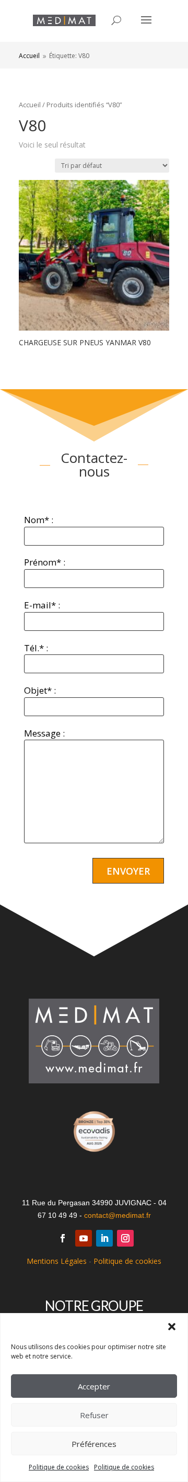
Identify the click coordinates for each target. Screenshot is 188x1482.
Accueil (30, 104)
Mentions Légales (57, 1261)
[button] (172, 1326)
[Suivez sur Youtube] (83, 1238)
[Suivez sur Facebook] (62, 1238)
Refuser (94, 1415)
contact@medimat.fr (117, 1215)
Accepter (94, 1386)
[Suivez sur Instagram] (125, 1238)
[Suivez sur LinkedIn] (104, 1238)
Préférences (94, 1444)
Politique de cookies (59, 1467)
